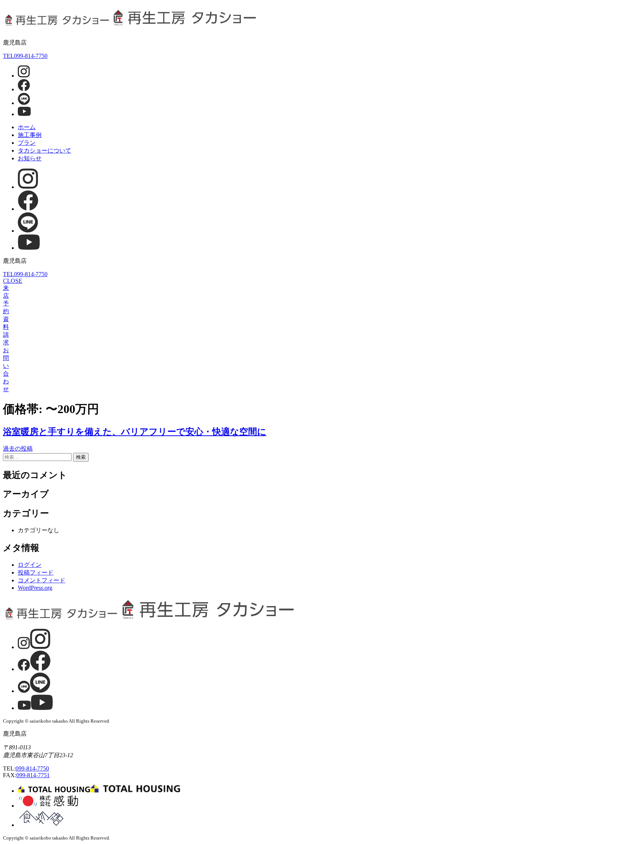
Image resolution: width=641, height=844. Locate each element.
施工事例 (30, 135)
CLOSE (12, 281)
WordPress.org (35, 588)
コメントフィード (41, 580)
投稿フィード (35, 572)
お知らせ (30, 158)
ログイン (30, 565)
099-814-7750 (32, 768)
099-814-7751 (33, 775)
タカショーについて (44, 150)
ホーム (27, 127)
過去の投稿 (18, 448)
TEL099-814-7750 (25, 56)
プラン (27, 143)
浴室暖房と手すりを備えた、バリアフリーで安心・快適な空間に (134, 431)
